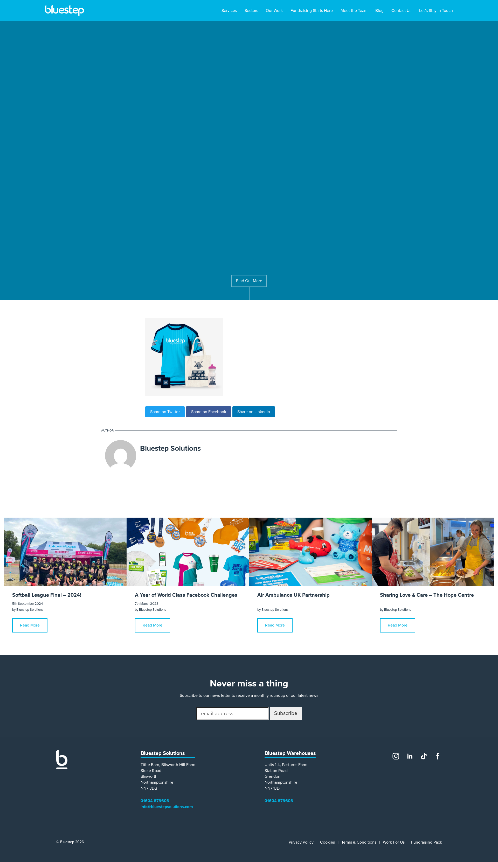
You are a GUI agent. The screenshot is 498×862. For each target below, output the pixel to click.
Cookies (327, 842)
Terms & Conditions (358, 842)
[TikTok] (423, 756)
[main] (249, 379)
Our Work (274, 10)
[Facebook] (437, 756)
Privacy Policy (301, 842)
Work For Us (394, 842)
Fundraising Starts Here (311, 10)
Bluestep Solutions (170, 448)
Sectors (251, 10)
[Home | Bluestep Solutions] (64, 10)
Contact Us (401, 10)
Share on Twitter (165, 411)
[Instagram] (395, 756)
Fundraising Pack (426, 842)
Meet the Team (354, 10)
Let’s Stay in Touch (436, 10)
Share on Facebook (208, 411)
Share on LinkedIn (253, 411)
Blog (379, 10)
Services (229, 10)
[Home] (61, 767)
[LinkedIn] (409, 756)
